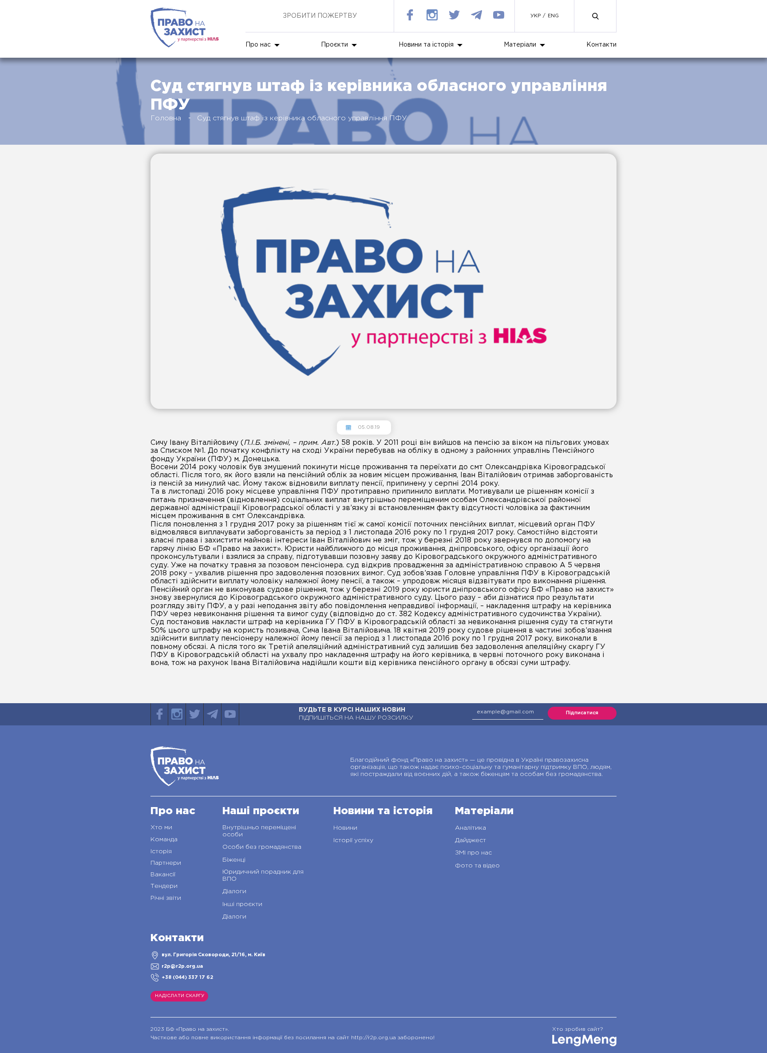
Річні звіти (165, 898)
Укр (535, 16)
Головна (165, 118)
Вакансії (162, 874)
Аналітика (470, 828)
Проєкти (334, 45)
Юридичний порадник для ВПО (263, 875)
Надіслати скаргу (179, 996)
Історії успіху (353, 840)
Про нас (258, 45)
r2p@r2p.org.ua (182, 966)
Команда (164, 839)
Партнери (165, 863)
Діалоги (234, 891)
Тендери (164, 886)
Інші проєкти (242, 904)
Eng (553, 16)
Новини (345, 828)
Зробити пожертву (320, 16)
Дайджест (470, 840)
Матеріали (520, 45)
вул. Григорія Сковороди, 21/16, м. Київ (213, 955)
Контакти (601, 45)
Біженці (233, 860)
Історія (161, 851)
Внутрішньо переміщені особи (259, 831)
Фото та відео (477, 865)
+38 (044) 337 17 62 (187, 977)
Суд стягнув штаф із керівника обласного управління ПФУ (302, 118)
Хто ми (161, 827)
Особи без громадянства (261, 847)
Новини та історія (426, 45)
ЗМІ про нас (473, 852)
